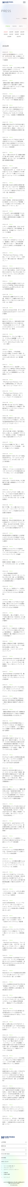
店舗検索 (6, 1172)
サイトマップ (7, 1177)
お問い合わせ (4, 1161)
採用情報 (3, 1158)
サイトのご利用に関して (9, 1166)
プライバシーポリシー (9, 1167)
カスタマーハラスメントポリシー (11, 1169)
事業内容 (3, 1146)
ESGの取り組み (5, 1154)
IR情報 (3, 1150)
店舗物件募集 (7, 1174)
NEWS (14, 26)
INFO (21, 26)
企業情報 (3, 1142)
